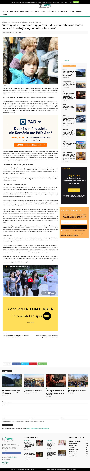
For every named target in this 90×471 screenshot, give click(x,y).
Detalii (71, 2)
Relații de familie (67, 81)
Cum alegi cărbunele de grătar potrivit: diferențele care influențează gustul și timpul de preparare (69, 96)
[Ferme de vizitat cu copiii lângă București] (81, 108)
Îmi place (18, 453)
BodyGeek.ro (5, 464)
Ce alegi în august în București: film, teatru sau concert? (69, 84)
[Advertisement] (30, 350)
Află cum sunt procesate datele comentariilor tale (37, 428)
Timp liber (65, 69)
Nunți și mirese (49, 450)
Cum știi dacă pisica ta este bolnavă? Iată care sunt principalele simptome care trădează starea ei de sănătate (29, 456)
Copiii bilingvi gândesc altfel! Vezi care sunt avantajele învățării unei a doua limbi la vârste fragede (29, 445)
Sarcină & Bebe (49, 440)
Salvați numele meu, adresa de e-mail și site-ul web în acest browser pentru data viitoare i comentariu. (23, 421)
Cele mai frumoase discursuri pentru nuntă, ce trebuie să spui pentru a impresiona (51, 454)
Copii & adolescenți (6, 22)
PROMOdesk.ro (13, 457)
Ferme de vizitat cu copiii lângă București (69, 107)
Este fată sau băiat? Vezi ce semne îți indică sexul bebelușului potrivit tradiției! (52, 444)
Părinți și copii (66, 141)
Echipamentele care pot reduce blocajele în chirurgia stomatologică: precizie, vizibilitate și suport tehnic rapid (69, 120)
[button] (86, 13)
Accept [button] (76, 2)
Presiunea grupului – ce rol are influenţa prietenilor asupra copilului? (47, 336)
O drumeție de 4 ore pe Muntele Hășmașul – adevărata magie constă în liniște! (69, 73)
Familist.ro (66, 60)
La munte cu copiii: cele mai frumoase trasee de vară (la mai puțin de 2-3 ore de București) (69, 133)
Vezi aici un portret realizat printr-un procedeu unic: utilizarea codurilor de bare (16, 336)
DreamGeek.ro (5, 462)
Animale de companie (28, 452)
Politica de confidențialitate (79, 230)
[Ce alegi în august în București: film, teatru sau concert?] (81, 84)
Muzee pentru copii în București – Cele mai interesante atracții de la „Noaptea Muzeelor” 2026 (69, 157)
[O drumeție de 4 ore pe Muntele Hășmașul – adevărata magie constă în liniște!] (81, 73)
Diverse (64, 91)
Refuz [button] (66, 2)
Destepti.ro (4, 461)
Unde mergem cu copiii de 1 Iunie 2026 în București (69, 145)
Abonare (74, 227)
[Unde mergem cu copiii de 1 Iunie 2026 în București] (81, 145)
